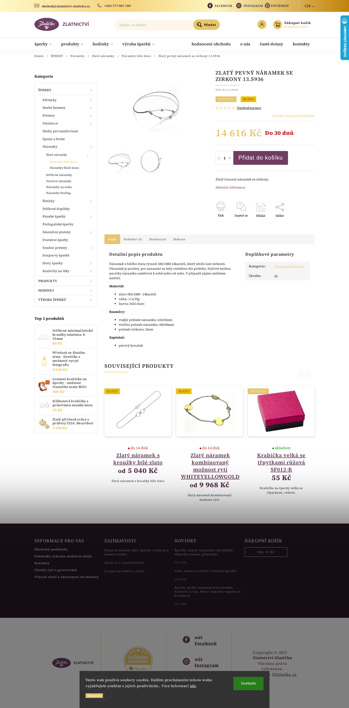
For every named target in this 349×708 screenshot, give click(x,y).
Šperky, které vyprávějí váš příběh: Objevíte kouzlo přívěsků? (204, 552)
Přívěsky (49, 100)
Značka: (294, 115)
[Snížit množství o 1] (219, 158)
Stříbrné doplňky (56, 208)
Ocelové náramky (58, 181)
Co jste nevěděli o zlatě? (124, 571)
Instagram (253, 6)
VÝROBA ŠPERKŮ (52, 299)
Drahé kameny (54, 107)
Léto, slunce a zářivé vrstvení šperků (205, 571)
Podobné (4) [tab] (133, 239)
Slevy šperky (52, 263)
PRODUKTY (47, 280)
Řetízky (48, 200)
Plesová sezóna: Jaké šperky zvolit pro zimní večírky (136, 552)
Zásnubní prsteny (56, 232)
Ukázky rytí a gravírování (55, 570)
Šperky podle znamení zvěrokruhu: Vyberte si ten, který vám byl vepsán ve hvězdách (207, 591)
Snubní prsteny (54, 247)
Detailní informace (230, 187)
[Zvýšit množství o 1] (230, 158)
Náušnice (50, 123)
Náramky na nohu (59, 187)
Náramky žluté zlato (64, 168)
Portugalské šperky (57, 224)
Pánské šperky (54, 216)
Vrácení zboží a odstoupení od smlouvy (66, 577)
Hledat (210, 25)
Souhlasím (248, 683)
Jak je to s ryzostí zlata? (124, 563)
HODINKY (46, 290)
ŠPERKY (45, 90)
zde (193, 685)
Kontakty (42, 563)
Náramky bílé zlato (63, 162)
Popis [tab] (112, 239)
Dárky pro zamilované (60, 131)
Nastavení (94, 696)
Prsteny (48, 115)
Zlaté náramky (56, 155)
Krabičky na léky (56, 271)
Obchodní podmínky (51, 549)
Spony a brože (53, 139)
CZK (308, 6)
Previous (301, 375)
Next (308, 375)
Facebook (223, 6)
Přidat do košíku (260, 157)
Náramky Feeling (58, 193)
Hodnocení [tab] (157, 239)
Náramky (49, 146)
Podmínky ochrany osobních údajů (63, 556)
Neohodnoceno (249, 107)
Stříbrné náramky (59, 175)
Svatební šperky (55, 239)
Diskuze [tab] (179, 239)
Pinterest (280, 6)
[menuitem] (45, 44)
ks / (266, 551)
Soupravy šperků (56, 255)
